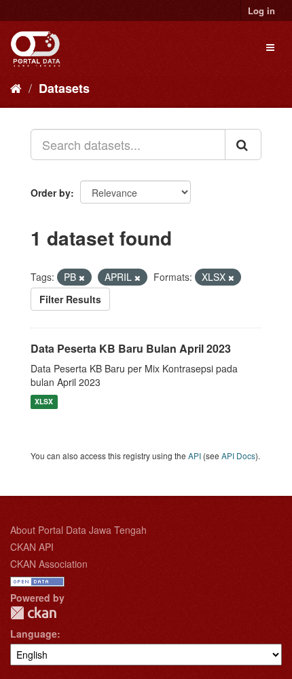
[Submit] (243, 144)
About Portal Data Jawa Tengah (78, 530)
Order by (51, 192)
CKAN (33, 613)
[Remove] (82, 277)
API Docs (238, 455)
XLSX (44, 402)
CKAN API (32, 547)
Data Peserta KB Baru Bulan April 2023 (131, 348)
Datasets (64, 88)
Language (33, 633)
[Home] (16, 87)
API (194, 455)
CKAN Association (49, 563)
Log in (261, 10)
